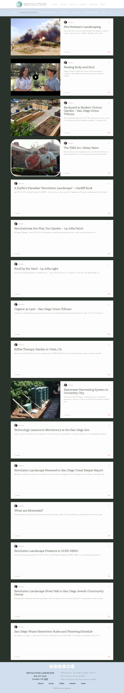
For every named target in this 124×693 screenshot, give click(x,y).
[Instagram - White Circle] (55, 666)
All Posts (13, 12)
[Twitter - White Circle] (60, 666)
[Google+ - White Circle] (72, 666)
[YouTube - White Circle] (68, 666)
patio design (77, 12)
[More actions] (109, 22)
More (103, 12)
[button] (73, 4)
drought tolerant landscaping (28, 12)
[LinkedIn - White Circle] (64, 666)
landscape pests (64, 12)
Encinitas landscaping (91, 12)
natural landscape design (48, 12)
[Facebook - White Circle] (51, 666)
